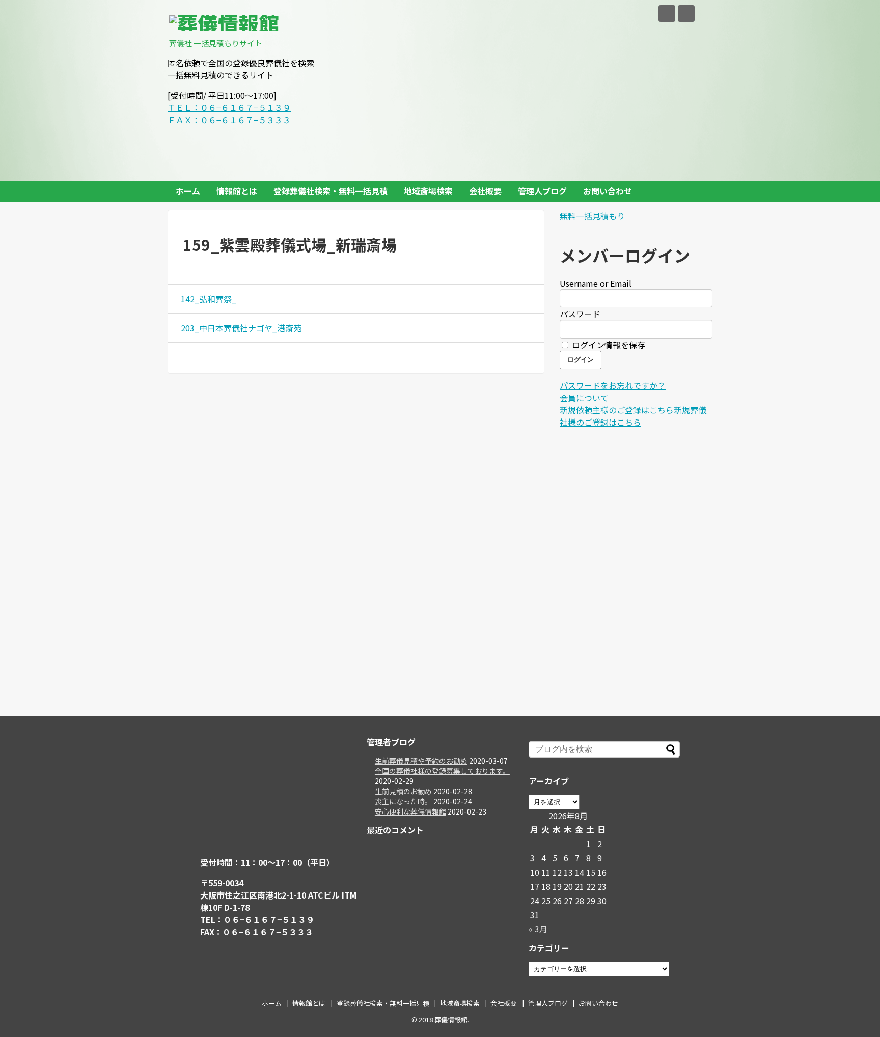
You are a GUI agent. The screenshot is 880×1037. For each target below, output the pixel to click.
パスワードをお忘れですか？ (613, 385)
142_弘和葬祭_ (208, 299)
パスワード (580, 313)
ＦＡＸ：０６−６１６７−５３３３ (229, 120)
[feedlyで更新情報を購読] (666, 13)
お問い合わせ (607, 191)
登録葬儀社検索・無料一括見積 (330, 191)
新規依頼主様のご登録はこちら (617, 410)
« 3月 (538, 928)
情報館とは (236, 191)
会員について (584, 397)
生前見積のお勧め (403, 791)
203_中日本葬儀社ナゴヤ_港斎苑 (241, 328)
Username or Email (595, 283)
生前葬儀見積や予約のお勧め (421, 760)
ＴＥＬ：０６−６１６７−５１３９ (229, 107)
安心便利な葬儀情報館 (410, 811)
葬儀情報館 (451, 1019)
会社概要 (485, 191)
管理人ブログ (542, 191)
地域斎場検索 (428, 191)
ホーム (188, 191)
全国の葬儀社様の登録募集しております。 (442, 771)
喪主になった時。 (403, 801)
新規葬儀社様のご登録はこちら (633, 416)
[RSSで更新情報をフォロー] (686, 13)
